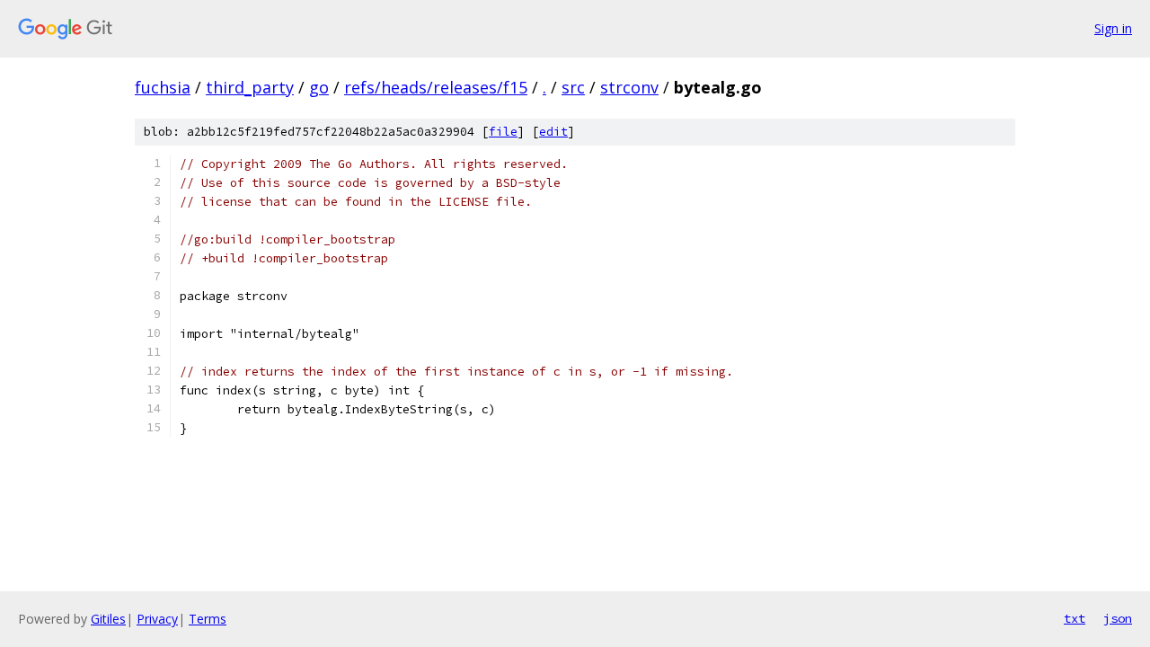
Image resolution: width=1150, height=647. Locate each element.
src (573, 87)
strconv (629, 87)
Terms (207, 618)
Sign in (1113, 28)
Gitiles (108, 618)
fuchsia (162, 87)
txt (1074, 618)
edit (553, 131)
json (1117, 618)
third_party (250, 87)
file (503, 131)
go (319, 87)
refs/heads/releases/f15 (435, 87)
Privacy (157, 618)
